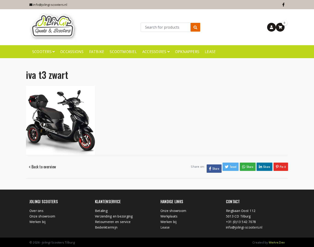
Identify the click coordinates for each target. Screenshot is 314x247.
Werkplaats (168, 216)
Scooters (42, 51)
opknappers (187, 51)
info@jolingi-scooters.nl (49, 5)
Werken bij (37, 222)
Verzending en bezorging (114, 216)
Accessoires (154, 51)
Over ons (36, 210)
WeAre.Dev (277, 242)
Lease (210, 51)
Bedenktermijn (106, 227)
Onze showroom (42, 216)
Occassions (71, 51)
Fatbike (96, 51)
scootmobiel (123, 51)
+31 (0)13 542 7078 (241, 222)
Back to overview (43, 167)
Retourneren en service (113, 222)
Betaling (101, 210)
